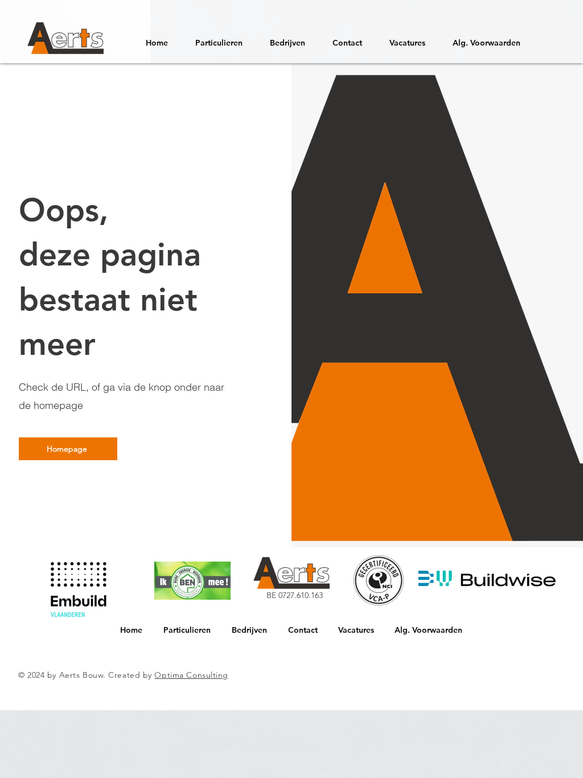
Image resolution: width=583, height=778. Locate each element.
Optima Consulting (191, 675)
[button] (407, 38)
